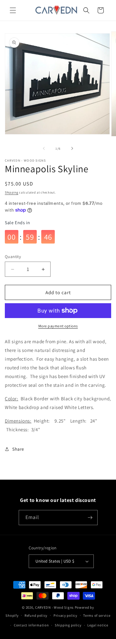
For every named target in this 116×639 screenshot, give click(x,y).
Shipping (11, 192)
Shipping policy (68, 625)
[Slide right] (72, 148)
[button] (13, 10)
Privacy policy (65, 615)
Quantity (13, 256)
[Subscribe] (90, 517)
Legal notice (97, 625)
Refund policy (35, 615)
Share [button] (18, 449)
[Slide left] (44, 148)
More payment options (58, 326)
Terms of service (96, 615)
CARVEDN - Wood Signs (54, 607)
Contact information (31, 625)
